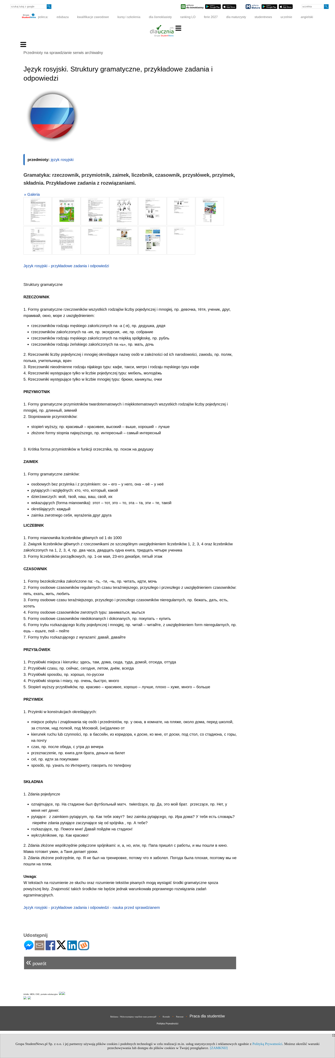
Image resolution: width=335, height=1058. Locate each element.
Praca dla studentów (207, 1016)
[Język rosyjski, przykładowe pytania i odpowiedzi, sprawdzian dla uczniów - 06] (181, 211)
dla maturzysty (236, 17)
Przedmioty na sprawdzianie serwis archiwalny (63, 52)
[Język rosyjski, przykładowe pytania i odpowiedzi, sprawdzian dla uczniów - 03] (95, 211)
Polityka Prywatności (167, 1023)
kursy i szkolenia (128, 17)
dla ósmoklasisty (160, 17)
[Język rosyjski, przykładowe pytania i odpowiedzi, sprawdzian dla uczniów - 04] (124, 211)
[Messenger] (29, 948)
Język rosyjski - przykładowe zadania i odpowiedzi (66, 266)
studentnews (263, 17)
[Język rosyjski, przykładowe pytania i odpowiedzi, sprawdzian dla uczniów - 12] (152, 240)
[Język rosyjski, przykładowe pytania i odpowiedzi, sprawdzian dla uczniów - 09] (66, 240)
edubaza (63, 17)
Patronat (179, 1016)
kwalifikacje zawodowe (93, 17)
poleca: (42, 17)
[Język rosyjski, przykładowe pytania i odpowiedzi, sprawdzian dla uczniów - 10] (95, 240)
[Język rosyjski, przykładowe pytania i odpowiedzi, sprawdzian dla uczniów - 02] (66, 211)
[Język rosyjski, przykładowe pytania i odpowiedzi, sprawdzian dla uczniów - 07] (210, 211)
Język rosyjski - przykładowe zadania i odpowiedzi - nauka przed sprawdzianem (91, 907)
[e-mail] (39, 948)
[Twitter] (61, 947)
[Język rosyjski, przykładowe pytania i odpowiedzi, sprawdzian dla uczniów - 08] (38, 240)
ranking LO (187, 17)
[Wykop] (83, 948)
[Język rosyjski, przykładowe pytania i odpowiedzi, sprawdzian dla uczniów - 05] (152, 211)
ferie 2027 (211, 17)
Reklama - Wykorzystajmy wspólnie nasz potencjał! (133, 1016)
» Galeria (32, 194)
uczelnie (286, 17)
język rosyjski (62, 159)
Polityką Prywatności (267, 1044)
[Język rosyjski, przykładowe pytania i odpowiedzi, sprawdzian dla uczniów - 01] (38, 211)
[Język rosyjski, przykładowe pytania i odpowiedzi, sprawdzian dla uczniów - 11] (124, 240)
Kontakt (166, 1016)
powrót (36, 962)
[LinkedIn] (72, 948)
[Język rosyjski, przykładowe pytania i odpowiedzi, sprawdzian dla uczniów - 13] (181, 240)
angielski (307, 17)
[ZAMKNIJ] (219, 1048)
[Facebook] (50, 948)
